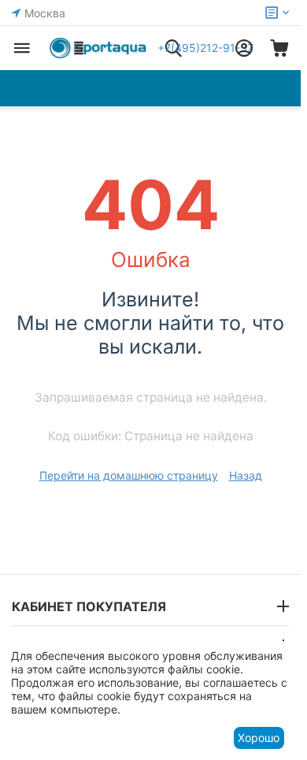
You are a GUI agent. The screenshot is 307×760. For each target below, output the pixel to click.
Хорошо (258, 737)
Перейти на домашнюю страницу (128, 475)
